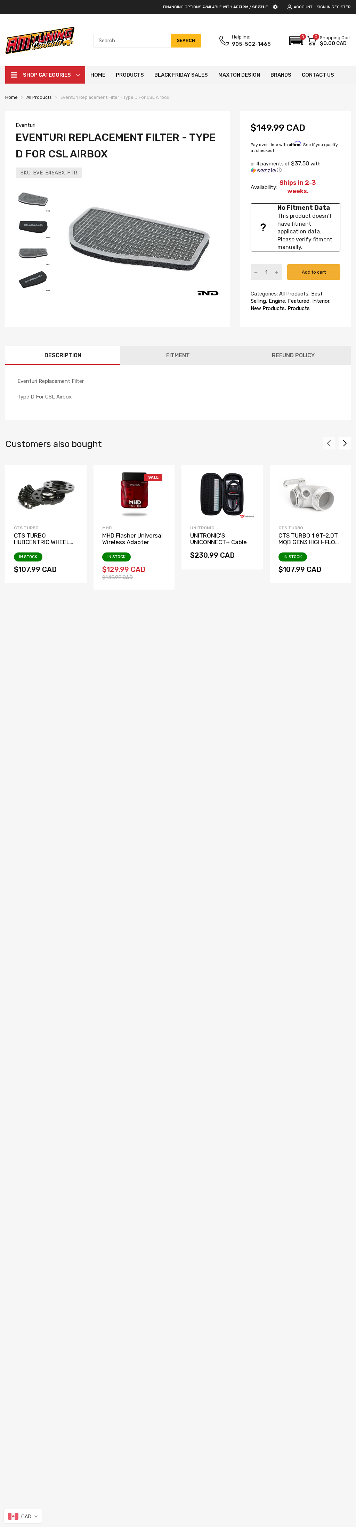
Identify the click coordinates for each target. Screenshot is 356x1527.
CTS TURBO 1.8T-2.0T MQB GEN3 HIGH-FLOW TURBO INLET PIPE (309, 542)
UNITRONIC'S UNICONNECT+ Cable (218, 539)
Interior (320, 301)
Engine (276, 301)
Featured (297, 301)
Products (298, 308)
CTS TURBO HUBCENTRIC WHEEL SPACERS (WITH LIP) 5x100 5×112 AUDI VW (43, 545)
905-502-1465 (251, 44)
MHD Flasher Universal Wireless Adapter (132, 539)
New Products (268, 308)
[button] (296, 41)
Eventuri (25, 125)
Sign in (324, 7)
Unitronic (202, 527)
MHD (107, 527)
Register (341, 7)
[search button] (186, 41)
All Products (293, 294)
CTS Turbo (26, 527)
